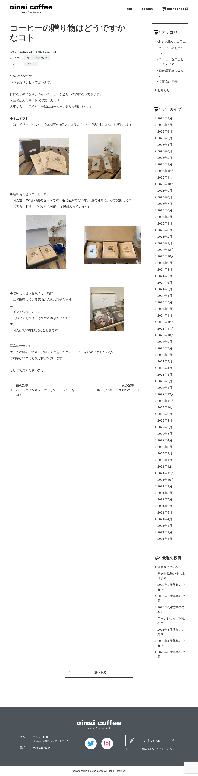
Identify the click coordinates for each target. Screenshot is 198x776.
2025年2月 (164, 236)
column (147, 8)
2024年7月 (164, 276)
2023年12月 (165, 322)
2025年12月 (165, 170)
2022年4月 (164, 440)
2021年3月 (164, 525)
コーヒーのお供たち (37, 57)
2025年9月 (164, 190)
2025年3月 (164, 230)
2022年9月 (164, 414)
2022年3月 (164, 446)
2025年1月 (164, 243)
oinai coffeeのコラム (171, 41)
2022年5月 (164, 433)
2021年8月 (164, 492)
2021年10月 (165, 479)
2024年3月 (164, 302)
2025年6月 (164, 210)
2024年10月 (165, 256)
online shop (175, 8)
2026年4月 (164, 144)
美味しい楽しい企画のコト (115, 390)
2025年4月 (164, 223)
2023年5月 (164, 361)
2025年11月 (165, 177)
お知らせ (163, 90)
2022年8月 (164, 420)
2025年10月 (165, 184)
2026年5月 (164, 138)
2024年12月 (165, 249)
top (129, 8)
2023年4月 (164, 368)
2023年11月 (165, 328)
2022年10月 (165, 407)
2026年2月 (164, 157)
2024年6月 (164, 282)
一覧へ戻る (99, 672)
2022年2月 (164, 453)
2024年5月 (164, 289)
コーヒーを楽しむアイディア (171, 61)
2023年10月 (165, 335)
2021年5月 (164, 512)
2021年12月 (165, 466)
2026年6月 (164, 131)
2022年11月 (165, 400)
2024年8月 (164, 269)
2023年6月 (164, 354)
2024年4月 (164, 295)
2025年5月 (164, 216)
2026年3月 (164, 151)
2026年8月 (164, 118)
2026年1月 (164, 164)
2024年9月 (164, 262)
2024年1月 (164, 315)
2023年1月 (164, 387)
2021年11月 (165, 473)
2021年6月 (164, 506)
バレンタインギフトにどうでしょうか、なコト (45, 392)
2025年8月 (164, 197)
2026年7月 (164, 125)
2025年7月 (164, 203)
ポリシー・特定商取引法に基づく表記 (152, 749)
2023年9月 (164, 341)
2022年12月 (165, 394)
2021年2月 (164, 532)
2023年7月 (164, 348)
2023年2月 (164, 381)
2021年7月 (164, 499)
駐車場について (168, 567)
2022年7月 (164, 427)
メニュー (31, 64)
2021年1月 (164, 538)
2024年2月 (164, 308)
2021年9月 (164, 486)
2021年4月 (164, 519)
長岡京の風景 (168, 81)
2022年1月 (164, 460)
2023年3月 (164, 374)
